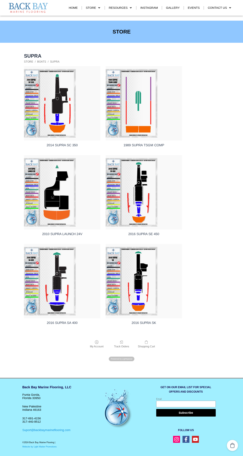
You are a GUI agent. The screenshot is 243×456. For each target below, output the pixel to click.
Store (91, 7)
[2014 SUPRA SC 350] (62, 103)
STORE (28, 61)
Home (73, 7)
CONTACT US (217, 7)
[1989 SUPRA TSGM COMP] (144, 103)
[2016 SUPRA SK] (144, 281)
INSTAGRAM (149, 7)
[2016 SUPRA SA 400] (62, 281)
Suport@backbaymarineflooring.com (46, 430)
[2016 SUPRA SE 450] (144, 192)
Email (159, 399)
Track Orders (121, 346)
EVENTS (194, 7)
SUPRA (55, 61)
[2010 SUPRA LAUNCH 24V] (62, 192)
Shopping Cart (146, 346)
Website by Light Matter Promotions (39, 446)
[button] (232, 445)
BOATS (41, 61)
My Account (96, 346)
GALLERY (173, 7)
